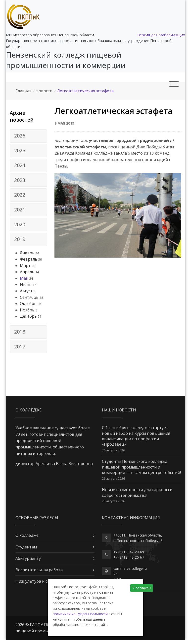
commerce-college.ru (130, 568)
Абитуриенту (28, 558)
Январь (27, 253)
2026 (19, 135)
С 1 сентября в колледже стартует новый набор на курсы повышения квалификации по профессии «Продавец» (136, 436)
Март (25, 265)
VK (115, 574)
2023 (19, 180)
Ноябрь (27, 310)
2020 (19, 224)
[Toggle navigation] (174, 84)
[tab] (28, 136)
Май (24, 278)
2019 (19, 239)
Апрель (27, 271)
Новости (44, 91)
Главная (23, 91)
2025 (19, 150)
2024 (19, 165)
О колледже (27, 535)
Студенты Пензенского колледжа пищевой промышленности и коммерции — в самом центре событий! (141, 467)
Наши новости (119, 410)
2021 (19, 209)
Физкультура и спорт (36, 581)
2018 (19, 331)
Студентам (26, 547)
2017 (19, 346)
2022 (19, 194)
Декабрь (28, 316)
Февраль (28, 259)
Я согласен (142, 588)
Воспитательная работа (39, 570)
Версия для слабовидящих (161, 34)
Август (26, 291)
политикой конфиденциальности (80, 613)
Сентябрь (29, 297)
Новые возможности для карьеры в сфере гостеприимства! (137, 492)
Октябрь (28, 303)
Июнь (26, 284)
